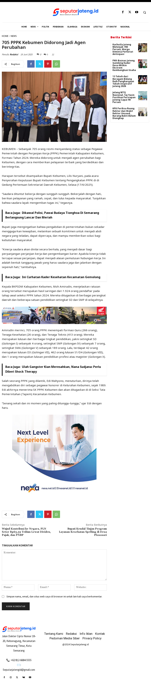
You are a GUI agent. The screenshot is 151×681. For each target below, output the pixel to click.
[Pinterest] (48, 64)
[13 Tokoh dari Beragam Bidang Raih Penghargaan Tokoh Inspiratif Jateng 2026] (142, 79)
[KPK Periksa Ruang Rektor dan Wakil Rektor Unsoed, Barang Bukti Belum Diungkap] (142, 111)
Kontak (100, 634)
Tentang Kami (53, 634)
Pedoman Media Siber (65, 638)
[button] (144, 12)
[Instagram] (10, 677)
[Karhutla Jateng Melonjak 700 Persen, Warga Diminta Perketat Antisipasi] (142, 47)
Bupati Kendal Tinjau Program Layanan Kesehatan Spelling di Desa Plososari (83, 532)
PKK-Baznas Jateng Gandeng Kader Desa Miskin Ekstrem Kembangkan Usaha (124, 65)
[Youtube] (136, 12)
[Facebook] (122, 12)
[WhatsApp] (56, 64)
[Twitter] (129, 12)
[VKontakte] (23, 677)
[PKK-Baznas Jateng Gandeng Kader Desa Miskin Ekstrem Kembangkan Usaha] (142, 63)
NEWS (14, 36)
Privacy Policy (91, 638)
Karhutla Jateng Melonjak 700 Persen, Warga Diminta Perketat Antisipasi (123, 49)
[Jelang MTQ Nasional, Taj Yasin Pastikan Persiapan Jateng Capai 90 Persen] (142, 95)
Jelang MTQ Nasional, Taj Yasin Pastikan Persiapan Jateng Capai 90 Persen (124, 97)
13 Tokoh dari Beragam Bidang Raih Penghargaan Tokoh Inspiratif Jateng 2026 (123, 81)
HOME (5, 36)
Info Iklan (86, 634)
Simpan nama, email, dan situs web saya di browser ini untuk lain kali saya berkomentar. (54, 596)
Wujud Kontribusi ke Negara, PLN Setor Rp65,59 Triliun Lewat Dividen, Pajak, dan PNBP (26, 532)
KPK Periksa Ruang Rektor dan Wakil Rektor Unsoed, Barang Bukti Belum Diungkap (124, 113)
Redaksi (14, 54)
